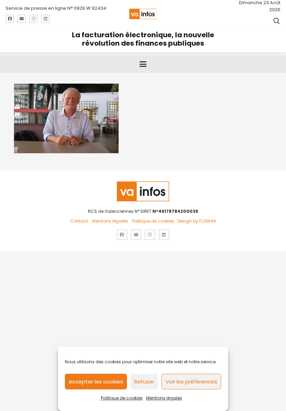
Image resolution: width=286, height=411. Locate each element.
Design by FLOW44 (196, 221)
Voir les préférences (191, 381)
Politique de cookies (122, 398)
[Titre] (10, 19)
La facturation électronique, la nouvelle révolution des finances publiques (143, 39)
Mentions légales (164, 398)
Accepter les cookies (96, 381)
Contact (79, 221)
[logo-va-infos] (143, 14)
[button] (277, 21)
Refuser (144, 381)
